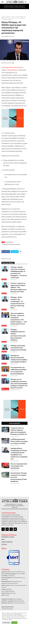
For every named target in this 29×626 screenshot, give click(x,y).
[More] (20, 251)
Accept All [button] (14, 622)
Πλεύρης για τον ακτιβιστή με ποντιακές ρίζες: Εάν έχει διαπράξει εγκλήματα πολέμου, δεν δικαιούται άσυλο (19, 383)
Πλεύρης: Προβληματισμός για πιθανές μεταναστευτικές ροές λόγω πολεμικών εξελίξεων (18, 334)
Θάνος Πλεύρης (12, 70)
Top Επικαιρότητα (5, 389)
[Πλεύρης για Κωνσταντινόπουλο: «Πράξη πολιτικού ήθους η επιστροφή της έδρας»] (5, 357)
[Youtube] (15, 529)
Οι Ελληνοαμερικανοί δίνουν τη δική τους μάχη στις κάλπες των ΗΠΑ (18, 441)
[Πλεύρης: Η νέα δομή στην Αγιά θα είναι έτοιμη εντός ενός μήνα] (5, 347)
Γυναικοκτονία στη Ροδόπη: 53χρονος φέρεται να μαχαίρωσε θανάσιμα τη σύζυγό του (18, 431)
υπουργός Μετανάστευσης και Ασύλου (11, 244)
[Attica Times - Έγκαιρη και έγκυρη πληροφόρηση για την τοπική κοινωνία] (15, 2)
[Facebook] (3, 529)
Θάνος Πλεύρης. (9, 242)
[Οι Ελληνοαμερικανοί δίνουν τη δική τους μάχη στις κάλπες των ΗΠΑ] (5, 441)
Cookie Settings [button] (6, 622)
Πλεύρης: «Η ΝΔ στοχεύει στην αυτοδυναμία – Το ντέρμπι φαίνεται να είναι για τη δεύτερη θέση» (17, 302)
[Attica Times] (14, 500)
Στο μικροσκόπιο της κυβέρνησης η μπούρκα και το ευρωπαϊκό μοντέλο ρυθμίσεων (18, 370)
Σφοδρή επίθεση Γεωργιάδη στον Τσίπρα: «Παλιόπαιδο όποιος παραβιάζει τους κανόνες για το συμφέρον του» (19, 453)
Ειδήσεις (8, 16)
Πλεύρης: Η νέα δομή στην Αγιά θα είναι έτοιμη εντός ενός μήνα (18, 347)
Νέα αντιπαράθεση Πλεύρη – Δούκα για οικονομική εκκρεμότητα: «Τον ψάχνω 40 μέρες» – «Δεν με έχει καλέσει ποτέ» (18, 318)
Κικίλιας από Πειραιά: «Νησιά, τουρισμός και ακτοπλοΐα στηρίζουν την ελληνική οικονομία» (14, 6)
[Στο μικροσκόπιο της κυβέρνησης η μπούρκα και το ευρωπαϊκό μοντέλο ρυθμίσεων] (5, 369)
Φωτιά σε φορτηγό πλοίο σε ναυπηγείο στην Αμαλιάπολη (18, 466)
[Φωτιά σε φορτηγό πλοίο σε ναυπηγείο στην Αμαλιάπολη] (5, 465)
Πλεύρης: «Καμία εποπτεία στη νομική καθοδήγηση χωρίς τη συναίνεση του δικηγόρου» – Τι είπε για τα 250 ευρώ (18, 272)
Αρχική (3, 16)
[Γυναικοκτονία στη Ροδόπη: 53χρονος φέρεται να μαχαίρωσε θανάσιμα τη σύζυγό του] (5, 429)
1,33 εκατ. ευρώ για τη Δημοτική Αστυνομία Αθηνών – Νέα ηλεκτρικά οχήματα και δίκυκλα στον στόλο (18, 287)
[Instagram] (7, 529)
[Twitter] (11, 529)
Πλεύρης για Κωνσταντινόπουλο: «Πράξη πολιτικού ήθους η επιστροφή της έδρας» (18, 358)
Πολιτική (13, 16)
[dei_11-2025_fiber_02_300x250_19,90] (14, 118)
